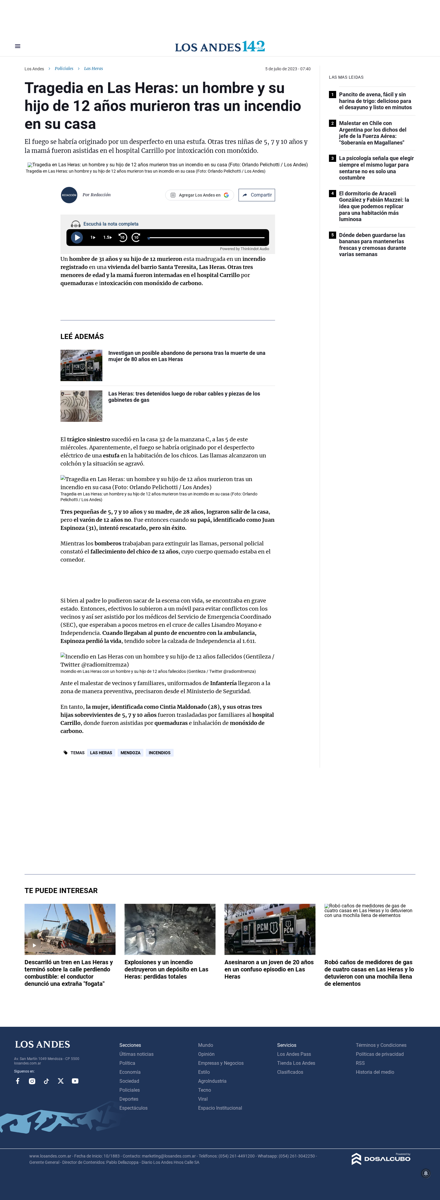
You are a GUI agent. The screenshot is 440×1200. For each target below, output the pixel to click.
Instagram (32, 1081)
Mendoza (130, 752)
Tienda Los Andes (296, 1063)
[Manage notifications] (426, 1173)
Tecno (204, 1090)
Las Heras (101, 752)
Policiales (64, 68)
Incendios (160, 752)
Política (127, 1063)
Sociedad (129, 1081)
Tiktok (46, 1081)
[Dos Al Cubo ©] (381, 1163)
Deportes (128, 1099)
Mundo (205, 1045)
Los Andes (34, 68)
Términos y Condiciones (381, 1045)
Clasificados (290, 1072)
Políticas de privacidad (380, 1054)
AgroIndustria (212, 1081)
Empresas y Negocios (221, 1063)
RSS (360, 1063)
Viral (203, 1099)
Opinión (206, 1054)
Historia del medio (375, 1072)
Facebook (17, 1081)
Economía (130, 1072)
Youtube (75, 1081)
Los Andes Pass (294, 1054)
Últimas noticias (136, 1054)
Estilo (204, 1072)
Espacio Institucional (220, 1108)
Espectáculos (133, 1108)
